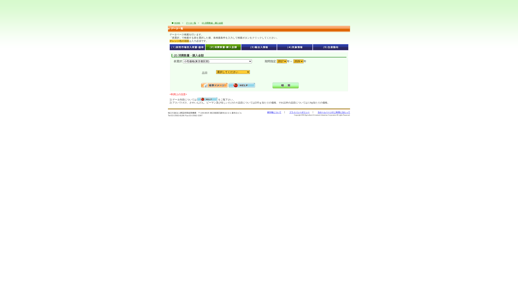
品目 (202, 72)
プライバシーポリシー (299, 112)
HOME (177, 23)
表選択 (178, 61)
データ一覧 (191, 23)
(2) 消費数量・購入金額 (212, 23)
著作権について (274, 112)
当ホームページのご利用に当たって (334, 112)
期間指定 (270, 61)
